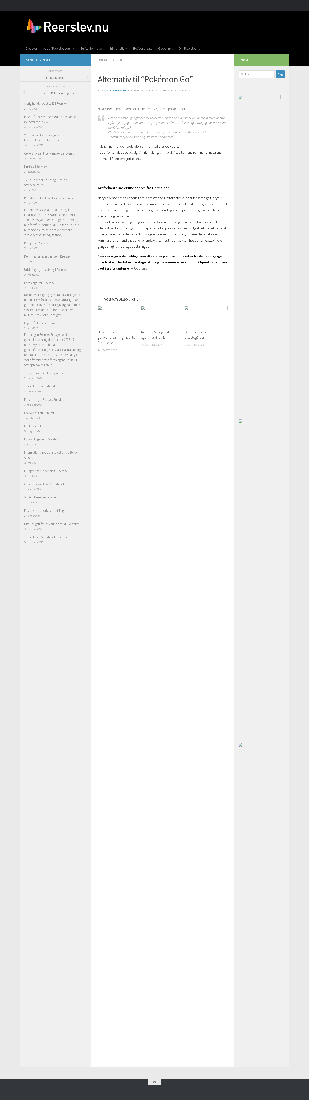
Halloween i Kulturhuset (39, 413)
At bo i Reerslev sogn (57, 48)
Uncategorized (110, 60)
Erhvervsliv (117, 48)
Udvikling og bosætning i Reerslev (45, 270)
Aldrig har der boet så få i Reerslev (45, 104)
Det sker (31, 48)
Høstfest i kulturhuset (37, 426)
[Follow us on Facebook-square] (82, 59)
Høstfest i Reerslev (35, 167)
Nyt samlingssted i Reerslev (41, 439)
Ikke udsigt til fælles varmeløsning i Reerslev (51, 524)
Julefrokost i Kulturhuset (39, 386)
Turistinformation (92, 48)
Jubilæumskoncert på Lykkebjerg (45, 373)
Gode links (165, 48)
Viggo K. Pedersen (114, 90)
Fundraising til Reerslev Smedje (43, 400)
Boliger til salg (142, 48)
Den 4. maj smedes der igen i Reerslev (47, 256)
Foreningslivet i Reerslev (39, 283)
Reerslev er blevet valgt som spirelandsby (50, 198)
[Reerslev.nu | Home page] (69, 27)
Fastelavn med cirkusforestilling (44, 511)
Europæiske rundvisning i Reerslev (45, 471)
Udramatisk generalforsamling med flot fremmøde (117, 337)
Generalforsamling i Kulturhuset (44, 484)
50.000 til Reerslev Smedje (40, 497)
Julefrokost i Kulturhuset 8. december (47, 537)
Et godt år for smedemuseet (41, 323)
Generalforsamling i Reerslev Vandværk (49, 153)
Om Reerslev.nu (189, 48)
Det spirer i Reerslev (36, 243)
